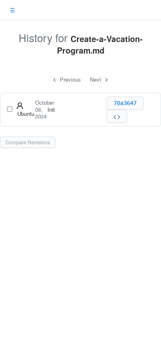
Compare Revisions (27, 142)
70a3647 (125, 103)
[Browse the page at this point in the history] (117, 116)
